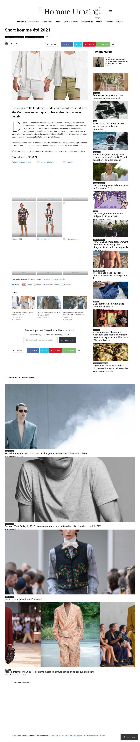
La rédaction (97, 101)
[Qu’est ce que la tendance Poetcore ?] (70, 562)
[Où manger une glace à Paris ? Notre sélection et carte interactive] (110, 352)
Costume (7, 669)
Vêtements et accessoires (14, 37)
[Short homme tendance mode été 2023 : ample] (23, 302)
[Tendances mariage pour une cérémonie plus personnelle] (110, 82)
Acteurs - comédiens (99, 183)
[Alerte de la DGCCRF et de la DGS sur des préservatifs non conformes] (110, 110)
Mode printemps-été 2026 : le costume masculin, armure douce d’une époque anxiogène (49, 672)
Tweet (29, 284)
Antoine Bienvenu (16, 44)
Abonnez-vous (67, 340)
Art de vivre (97, 93)
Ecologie (96, 301)
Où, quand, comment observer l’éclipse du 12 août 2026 (108, 215)
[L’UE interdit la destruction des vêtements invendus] (110, 290)
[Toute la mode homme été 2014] (49, 302)
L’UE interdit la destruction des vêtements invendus (108, 305)
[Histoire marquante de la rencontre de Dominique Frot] (110, 172)
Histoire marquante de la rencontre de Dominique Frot (110, 186)
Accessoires (97, 152)
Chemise (107, 57)
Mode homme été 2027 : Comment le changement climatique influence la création (46, 453)
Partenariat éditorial (99, 239)
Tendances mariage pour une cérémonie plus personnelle (108, 96)
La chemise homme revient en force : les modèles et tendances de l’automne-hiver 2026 (116, 61)
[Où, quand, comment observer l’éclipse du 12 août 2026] (110, 200)
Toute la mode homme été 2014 (48, 312)
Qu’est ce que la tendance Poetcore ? (23, 599)
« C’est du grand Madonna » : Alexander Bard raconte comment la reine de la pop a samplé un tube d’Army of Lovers (110, 336)
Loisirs (95, 211)
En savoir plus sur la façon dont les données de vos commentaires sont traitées (77, 736)
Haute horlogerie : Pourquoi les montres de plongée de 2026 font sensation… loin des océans (110, 157)
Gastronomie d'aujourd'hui (101, 363)
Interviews (96, 329)
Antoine (95, 132)
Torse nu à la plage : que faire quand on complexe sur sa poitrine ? (110, 276)
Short (28, 37)
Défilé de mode (9, 451)
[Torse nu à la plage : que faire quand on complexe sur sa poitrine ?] (110, 259)
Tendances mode (38, 37)
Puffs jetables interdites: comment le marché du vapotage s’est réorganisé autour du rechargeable (110, 245)
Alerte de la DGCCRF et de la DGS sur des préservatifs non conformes (110, 126)
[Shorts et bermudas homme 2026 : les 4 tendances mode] (75, 302)
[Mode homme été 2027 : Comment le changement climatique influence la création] (70, 416)
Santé (95, 121)
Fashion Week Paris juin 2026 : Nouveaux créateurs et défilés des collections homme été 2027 (53, 526)
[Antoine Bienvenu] (7, 43)
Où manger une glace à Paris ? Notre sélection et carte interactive (110, 367)
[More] (113, 44)
